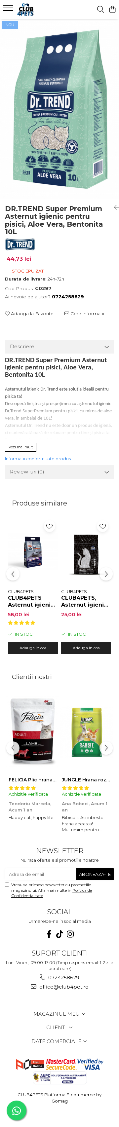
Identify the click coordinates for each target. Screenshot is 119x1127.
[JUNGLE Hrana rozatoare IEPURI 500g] (86, 732)
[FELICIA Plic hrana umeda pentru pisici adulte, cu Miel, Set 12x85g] (33, 732)
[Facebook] (49, 934)
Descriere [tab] (22, 346)
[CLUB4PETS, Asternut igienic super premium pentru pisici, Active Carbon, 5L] (86, 551)
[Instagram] (70, 934)
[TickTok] (59, 934)
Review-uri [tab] (27, 472)
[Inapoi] (114, 207)
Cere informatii (86, 314)
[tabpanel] (59, 109)
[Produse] (9, 10)
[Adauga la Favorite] (49, 526)
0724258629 (63, 977)
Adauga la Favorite (32, 314)
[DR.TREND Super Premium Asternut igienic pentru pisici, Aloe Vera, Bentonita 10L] (59, 109)
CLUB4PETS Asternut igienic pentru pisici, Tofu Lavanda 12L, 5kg (31, 602)
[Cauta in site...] (100, 10)
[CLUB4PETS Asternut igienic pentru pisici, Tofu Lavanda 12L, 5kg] (33, 551)
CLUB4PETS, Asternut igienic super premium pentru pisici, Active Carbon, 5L (86, 602)
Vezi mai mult (21, 447)
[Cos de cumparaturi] (112, 10)
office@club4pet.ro (63, 987)
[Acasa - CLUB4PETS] (41, 9)
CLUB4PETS (21, 591)
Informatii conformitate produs (38, 458)
